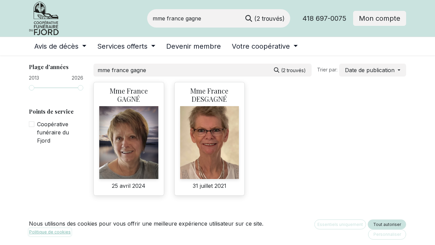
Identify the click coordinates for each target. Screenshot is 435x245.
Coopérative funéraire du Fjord (53, 132)
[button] (372, 70)
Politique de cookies (50, 231)
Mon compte (379, 18)
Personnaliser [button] (387, 234)
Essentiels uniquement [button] (340, 224)
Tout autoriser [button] (387, 224)
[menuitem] (60, 46)
